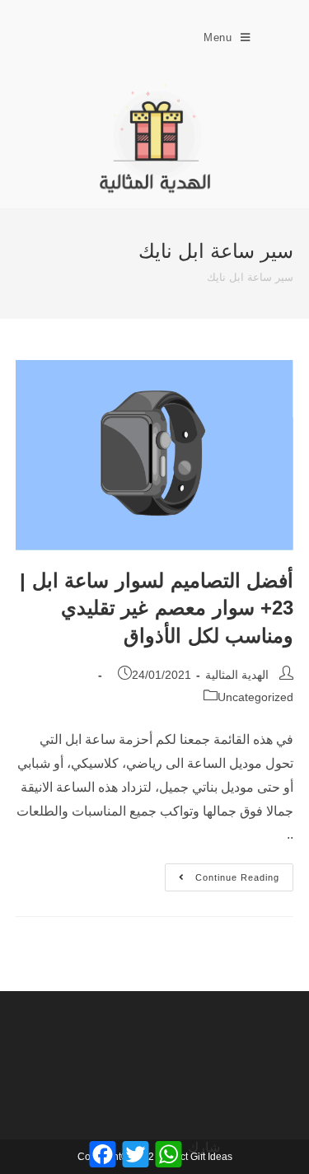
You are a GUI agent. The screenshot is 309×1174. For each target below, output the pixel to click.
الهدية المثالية (237, 674)
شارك (204, 1147)
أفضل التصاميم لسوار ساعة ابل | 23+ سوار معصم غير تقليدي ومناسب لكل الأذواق (156, 608)
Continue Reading (222, 872)
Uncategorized (255, 697)
